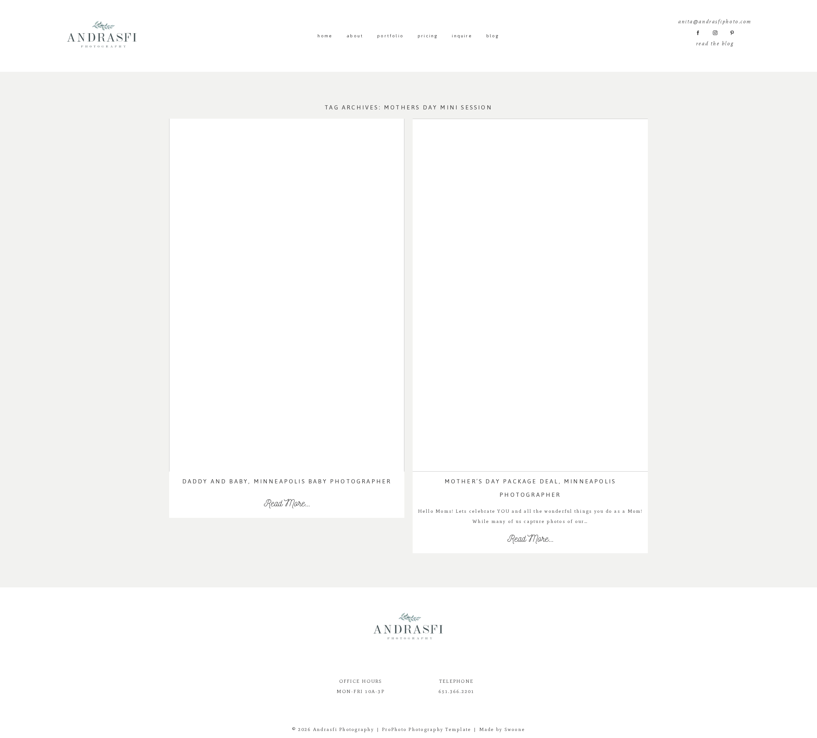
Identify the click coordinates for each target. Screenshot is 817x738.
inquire (462, 36)
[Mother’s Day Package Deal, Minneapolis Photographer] (530, 295)
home (325, 36)
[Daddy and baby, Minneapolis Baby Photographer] (286, 295)
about (355, 36)
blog (492, 36)
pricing (428, 36)
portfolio (390, 36)
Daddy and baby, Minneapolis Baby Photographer (287, 481)
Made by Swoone (502, 729)
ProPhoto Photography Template (426, 729)
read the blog (715, 43)
